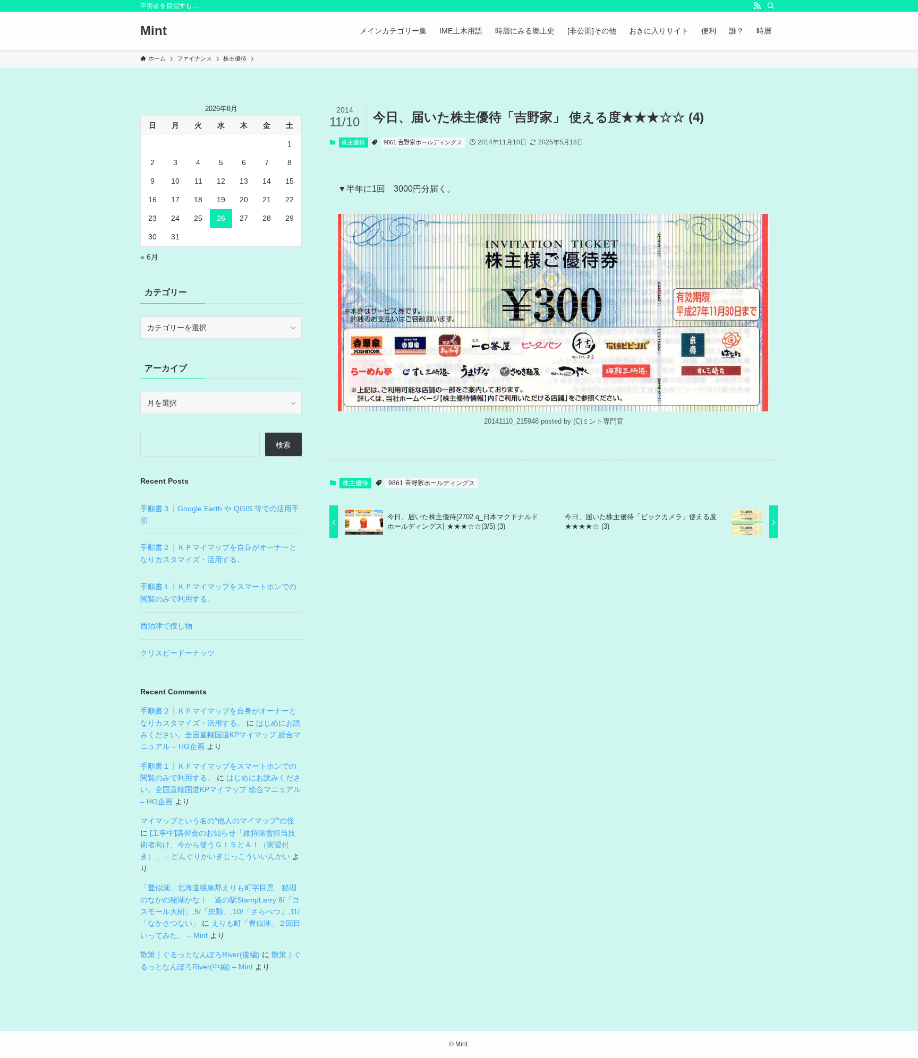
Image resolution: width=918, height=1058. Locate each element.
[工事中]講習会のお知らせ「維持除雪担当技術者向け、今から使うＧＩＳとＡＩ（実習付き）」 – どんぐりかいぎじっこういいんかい (217, 845)
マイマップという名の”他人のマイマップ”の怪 (217, 820)
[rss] (757, 6)
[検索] (771, 6)
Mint (153, 30)
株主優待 (353, 142)
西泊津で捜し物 (166, 626)
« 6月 (149, 257)
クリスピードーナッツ (177, 653)
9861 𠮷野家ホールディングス (423, 142)
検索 (283, 445)
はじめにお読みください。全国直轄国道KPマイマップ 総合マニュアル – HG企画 (220, 735)
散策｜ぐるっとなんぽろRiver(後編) (200, 954)
